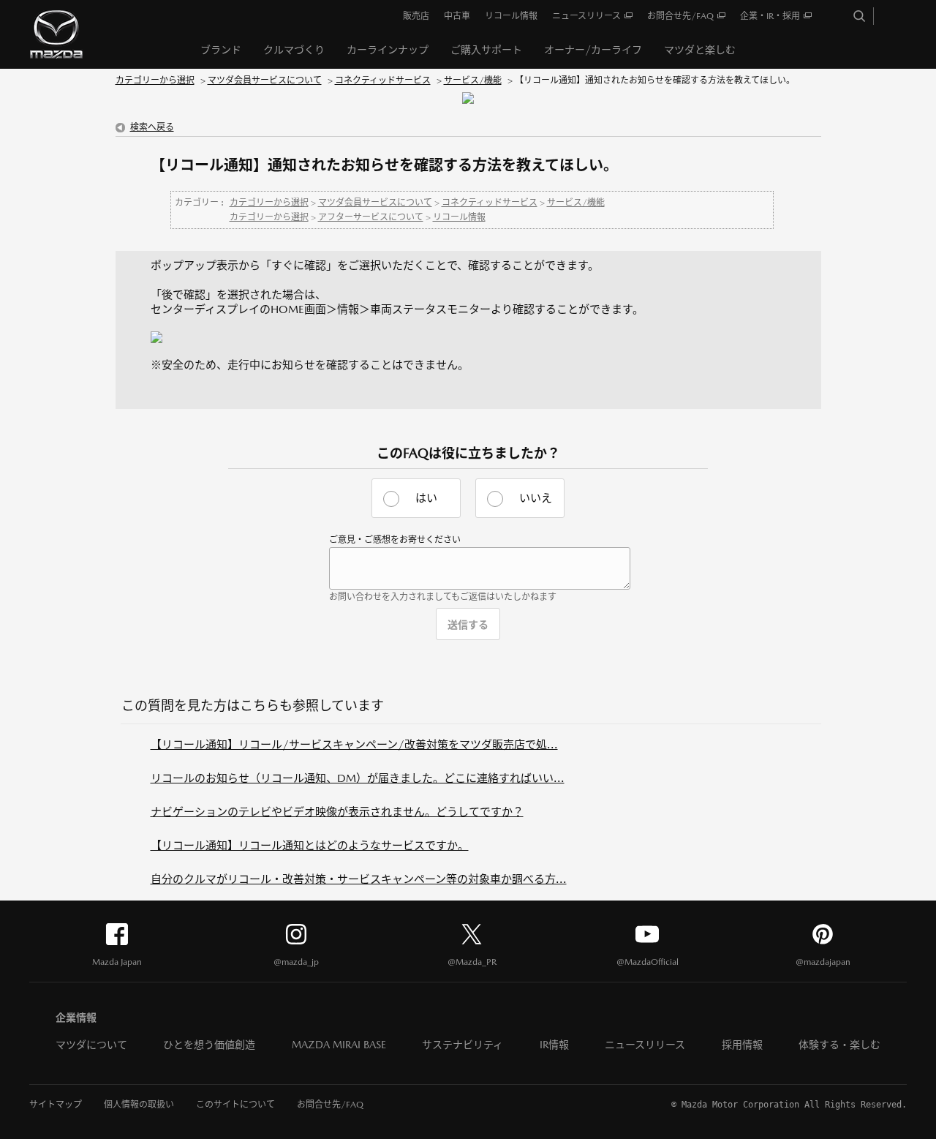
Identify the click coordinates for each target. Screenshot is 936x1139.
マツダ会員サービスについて (265, 80)
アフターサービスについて (370, 217)
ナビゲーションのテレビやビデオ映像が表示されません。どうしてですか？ (337, 811)
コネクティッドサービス (383, 80)
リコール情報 (459, 217)
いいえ (535, 498)
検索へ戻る (152, 127)
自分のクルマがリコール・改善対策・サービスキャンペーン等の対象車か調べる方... (359, 879)
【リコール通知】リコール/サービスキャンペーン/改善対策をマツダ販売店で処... (354, 744)
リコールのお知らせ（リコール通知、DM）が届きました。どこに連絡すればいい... (358, 778)
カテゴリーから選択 (155, 80)
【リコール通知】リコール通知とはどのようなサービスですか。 (310, 845)
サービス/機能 (473, 80)
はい (426, 498)
